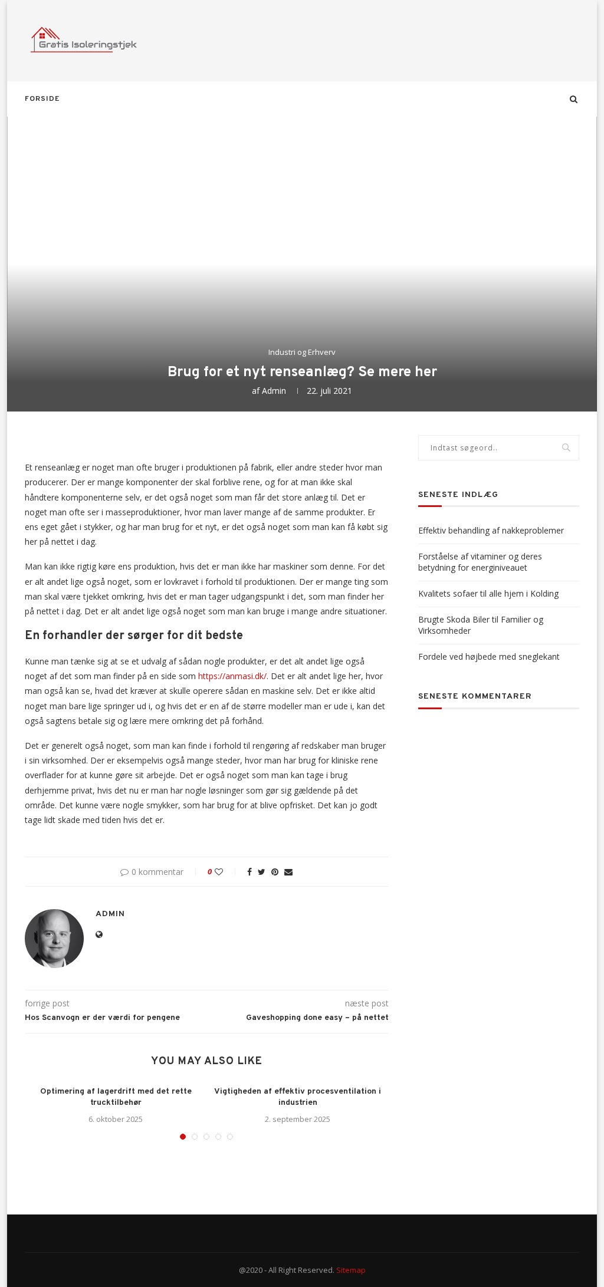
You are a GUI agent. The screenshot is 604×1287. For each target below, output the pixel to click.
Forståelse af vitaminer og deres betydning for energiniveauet (480, 562)
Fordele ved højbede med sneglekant (489, 656)
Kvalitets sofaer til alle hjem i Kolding (488, 593)
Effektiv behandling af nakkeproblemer (491, 530)
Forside (42, 99)
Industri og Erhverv (302, 352)
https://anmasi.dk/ (232, 676)
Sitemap (351, 1270)
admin (274, 390)
